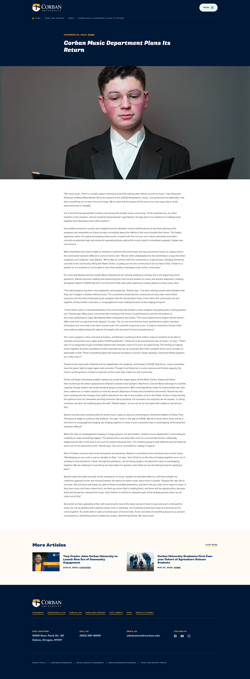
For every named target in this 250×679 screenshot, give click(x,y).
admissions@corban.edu (143, 635)
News (71, 18)
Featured (85, 567)
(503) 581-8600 (90, 635)
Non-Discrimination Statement (122, 663)
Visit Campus (116, 612)
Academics (38, 612)
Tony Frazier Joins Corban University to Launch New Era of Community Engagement (90, 559)
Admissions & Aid (56, 612)
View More (212, 545)
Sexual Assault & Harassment (90, 663)
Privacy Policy (39, 663)
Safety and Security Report (154, 663)
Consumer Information (61, 663)
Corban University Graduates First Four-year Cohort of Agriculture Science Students (185, 559)
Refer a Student (145, 612)
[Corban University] (46, 8)
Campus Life (75, 612)
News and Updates (54, 18)
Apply (129, 612)
